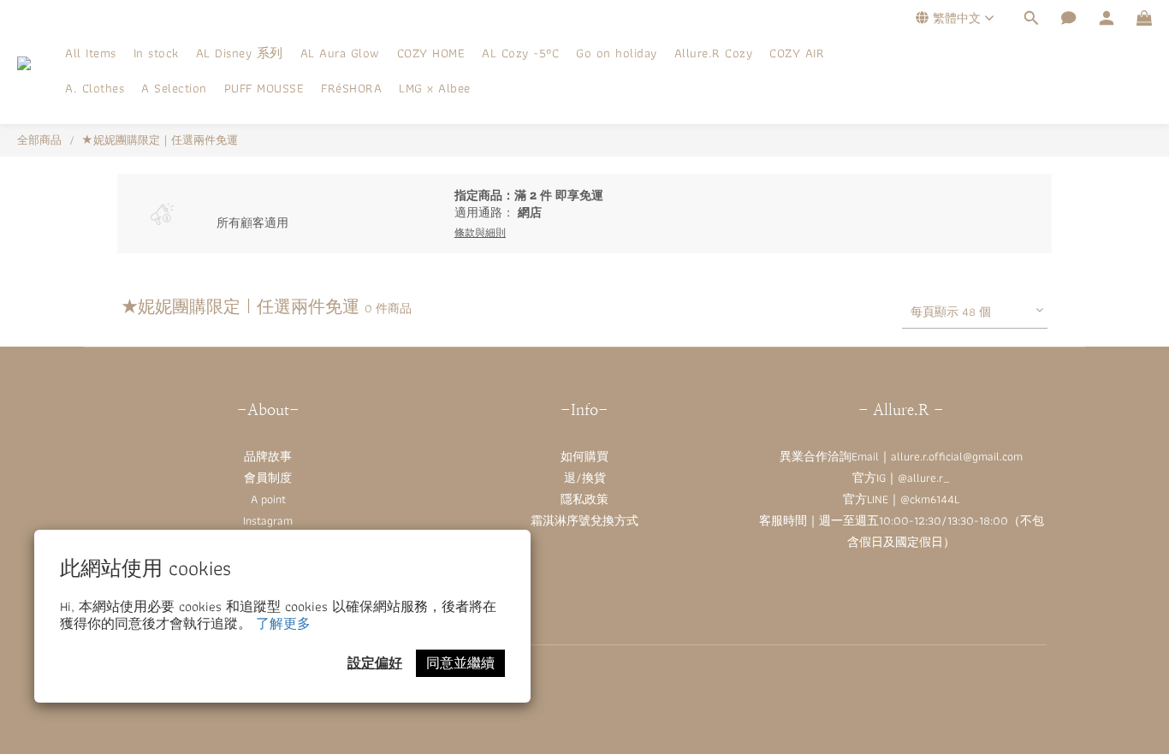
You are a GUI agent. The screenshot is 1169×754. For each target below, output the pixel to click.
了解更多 (283, 623)
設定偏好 (374, 663)
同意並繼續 (460, 663)
